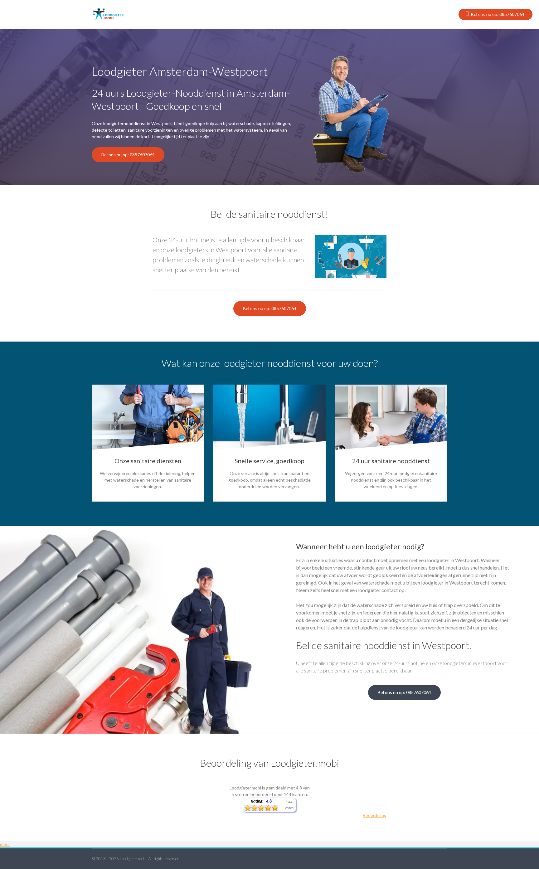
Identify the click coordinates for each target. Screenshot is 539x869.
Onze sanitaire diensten (147, 460)
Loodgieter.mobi (133, 858)
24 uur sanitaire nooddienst (391, 460)
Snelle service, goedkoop (269, 460)
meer (5, 844)
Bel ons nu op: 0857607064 (497, 14)
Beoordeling (374, 815)
